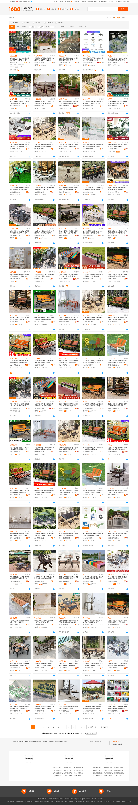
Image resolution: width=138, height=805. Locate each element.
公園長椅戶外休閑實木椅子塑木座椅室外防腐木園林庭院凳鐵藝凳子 (44, 232)
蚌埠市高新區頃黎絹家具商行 (40, 581)
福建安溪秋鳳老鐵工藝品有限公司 (113, 538)
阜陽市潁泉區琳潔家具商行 (64, 581)
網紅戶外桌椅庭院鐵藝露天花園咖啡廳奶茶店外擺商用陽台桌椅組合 (93, 145)
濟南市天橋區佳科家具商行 (40, 105)
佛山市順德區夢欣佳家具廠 (113, 711)
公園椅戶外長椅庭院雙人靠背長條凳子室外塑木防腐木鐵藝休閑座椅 (19, 318)
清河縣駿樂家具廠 (15, 192)
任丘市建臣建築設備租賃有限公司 (62, 770)
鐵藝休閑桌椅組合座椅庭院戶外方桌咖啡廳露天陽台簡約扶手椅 (117, 145)
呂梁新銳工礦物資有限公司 (121, 767)
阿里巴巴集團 (10, 801)
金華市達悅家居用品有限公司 (15, 278)
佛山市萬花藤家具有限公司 (88, 235)
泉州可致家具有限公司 (40, 538)
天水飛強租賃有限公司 (70, 776)
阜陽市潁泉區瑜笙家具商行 (88, 668)
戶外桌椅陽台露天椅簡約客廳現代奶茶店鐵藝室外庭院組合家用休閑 (93, 664)
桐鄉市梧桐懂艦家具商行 (64, 235)
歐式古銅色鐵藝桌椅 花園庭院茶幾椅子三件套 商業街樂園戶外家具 (117, 102)
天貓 (48, 801)
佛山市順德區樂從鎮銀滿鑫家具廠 (40, 192)
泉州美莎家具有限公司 (88, 192)
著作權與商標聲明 (59, 799)
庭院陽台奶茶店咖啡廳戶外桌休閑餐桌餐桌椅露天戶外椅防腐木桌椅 (19, 664)
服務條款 (73, 799)
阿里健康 (118, 801)
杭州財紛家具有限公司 (15, 624)
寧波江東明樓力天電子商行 (111, 773)
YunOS (88, 801)
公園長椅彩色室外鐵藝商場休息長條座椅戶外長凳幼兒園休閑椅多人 (93, 578)
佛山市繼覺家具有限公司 (64, 365)
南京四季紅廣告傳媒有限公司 (71, 770)
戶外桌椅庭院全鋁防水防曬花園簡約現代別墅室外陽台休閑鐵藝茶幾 (68, 145)
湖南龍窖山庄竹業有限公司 (71, 767)
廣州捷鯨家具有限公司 (88, 278)
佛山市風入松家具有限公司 (64, 192)
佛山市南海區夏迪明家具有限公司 (64, 711)
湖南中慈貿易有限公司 (99, 767)
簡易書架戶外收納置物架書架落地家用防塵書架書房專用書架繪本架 (19, 275)
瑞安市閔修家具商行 (113, 495)
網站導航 (100, 799)
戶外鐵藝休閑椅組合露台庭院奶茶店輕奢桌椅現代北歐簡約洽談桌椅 (19, 534)
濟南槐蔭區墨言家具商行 (113, 581)
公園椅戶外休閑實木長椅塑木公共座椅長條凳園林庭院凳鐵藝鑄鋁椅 (19, 361)
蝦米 (76, 801)
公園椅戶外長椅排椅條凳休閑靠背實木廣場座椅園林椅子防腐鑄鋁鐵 (19, 188)
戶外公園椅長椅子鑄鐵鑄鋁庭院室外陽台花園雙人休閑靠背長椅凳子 (44, 707)
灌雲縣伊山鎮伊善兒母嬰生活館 (122, 776)
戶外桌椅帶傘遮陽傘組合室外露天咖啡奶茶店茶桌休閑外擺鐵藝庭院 (68, 534)
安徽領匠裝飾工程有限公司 (100, 773)
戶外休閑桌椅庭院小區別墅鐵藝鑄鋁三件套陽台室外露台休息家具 (44, 275)
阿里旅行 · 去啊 (63, 801)
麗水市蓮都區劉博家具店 (81, 773)
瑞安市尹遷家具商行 (15, 322)
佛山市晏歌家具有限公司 (88, 538)
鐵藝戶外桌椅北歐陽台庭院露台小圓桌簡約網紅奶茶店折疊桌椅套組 (19, 707)
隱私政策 (79, 799)
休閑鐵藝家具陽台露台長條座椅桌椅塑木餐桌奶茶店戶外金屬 (117, 534)
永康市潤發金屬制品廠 (40, 278)
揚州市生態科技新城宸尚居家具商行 (15, 538)
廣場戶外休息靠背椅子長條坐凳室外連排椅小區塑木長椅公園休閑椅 (68, 232)
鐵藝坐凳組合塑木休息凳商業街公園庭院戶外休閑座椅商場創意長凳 (44, 59)
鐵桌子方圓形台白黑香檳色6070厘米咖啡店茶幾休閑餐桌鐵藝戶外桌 (68, 188)
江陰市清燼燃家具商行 (64, 668)
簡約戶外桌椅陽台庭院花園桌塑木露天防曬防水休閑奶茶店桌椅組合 (19, 232)
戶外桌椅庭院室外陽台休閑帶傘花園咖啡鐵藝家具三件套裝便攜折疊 (19, 578)
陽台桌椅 (17, 65)
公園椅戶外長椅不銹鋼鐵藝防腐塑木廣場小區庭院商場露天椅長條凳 (117, 707)
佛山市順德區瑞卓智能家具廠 (88, 711)
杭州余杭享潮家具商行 (88, 365)
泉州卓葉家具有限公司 (113, 192)
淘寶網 (44, 801)
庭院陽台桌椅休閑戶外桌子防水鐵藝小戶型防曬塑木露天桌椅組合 (68, 578)
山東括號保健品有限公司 (110, 770)
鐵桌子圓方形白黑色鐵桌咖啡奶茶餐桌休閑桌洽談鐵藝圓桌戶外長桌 (93, 59)
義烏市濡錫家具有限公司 (113, 322)
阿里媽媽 (71, 801)
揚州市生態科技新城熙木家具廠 (40, 149)
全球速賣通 (38, 801)
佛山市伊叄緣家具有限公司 (64, 149)
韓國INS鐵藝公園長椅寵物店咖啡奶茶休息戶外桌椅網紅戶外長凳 (44, 621)
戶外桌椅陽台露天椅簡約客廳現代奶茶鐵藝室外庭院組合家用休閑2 (44, 664)
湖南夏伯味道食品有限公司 (100, 776)
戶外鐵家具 (98, 742)
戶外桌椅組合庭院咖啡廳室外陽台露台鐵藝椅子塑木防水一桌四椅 (19, 102)
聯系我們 (94, 799)
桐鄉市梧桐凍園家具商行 (40, 365)
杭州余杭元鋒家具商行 (40, 322)
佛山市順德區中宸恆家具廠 (40, 711)
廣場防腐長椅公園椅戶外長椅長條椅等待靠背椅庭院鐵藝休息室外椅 (117, 318)
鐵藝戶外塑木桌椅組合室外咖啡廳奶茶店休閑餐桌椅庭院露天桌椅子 (117, 188)
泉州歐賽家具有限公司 (113, 149)
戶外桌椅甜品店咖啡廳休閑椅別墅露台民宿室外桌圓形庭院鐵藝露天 (68, 102)
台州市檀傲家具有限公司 (15, 581)
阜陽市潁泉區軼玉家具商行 (88, 322)
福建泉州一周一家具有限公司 (15, 62)
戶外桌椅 (12, 65)
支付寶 (105, 801)
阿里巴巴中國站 (29, 801)
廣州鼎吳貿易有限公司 (59, 767)
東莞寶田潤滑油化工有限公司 (112, 767)
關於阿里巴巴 (86, 799)
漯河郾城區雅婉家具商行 (113, 365)
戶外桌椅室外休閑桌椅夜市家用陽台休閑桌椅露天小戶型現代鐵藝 (117, 578)
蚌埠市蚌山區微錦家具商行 (40, 235)
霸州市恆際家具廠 (112, 62)
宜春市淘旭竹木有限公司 (59, 776)
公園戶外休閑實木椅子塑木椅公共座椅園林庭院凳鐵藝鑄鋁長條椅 (44, 361)
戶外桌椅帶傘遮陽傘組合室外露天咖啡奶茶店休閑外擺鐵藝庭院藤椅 (93, 318)
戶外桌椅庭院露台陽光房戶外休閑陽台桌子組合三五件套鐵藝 (44, 188)
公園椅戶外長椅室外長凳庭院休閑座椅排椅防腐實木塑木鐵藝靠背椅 (93, 275)
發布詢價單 (116, 742)
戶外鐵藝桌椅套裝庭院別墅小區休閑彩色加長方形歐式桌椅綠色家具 (68, 621)
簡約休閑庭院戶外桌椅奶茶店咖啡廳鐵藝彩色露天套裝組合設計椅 (93, 534)
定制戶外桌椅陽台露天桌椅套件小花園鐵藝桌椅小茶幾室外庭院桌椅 (44, 145)
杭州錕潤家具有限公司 (88, 624)
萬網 (98, 801)
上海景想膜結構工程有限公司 (61, 773)
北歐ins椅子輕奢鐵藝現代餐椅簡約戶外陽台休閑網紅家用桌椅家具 (93, 621)
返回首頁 (83, 733)
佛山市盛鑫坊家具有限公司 (15, 365)
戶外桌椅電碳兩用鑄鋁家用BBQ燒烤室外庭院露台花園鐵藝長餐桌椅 (93, 232)
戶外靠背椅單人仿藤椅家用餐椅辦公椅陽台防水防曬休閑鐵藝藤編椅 (44, 578)
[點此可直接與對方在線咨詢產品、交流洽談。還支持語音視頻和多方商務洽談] (54, 70)
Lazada (128, 801)
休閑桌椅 (22, 65)
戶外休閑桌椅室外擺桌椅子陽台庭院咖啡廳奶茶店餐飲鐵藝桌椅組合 (68, 318)
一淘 (57, 801)
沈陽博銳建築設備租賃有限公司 (72, 773)
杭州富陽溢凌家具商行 (15, 668)
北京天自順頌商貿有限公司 (81, 776)
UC (101, 801)
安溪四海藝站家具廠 (64, 62)
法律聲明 (67, 799)
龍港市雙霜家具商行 (64, 538)
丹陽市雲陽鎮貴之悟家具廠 (113, 278)
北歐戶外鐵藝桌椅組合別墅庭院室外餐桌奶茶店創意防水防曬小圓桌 (44, 102)
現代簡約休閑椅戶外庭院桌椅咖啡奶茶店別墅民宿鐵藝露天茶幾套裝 (117, 59)
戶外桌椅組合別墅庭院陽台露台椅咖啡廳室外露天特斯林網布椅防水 (93, 707)
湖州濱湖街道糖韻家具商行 (88, 581)
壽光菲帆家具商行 (112, 235)
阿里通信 (93, 801)
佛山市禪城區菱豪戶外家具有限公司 (15, 105)
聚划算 (52, 801)
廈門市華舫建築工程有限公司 (112, 776)
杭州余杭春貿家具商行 (113, 668)
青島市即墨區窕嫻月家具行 (40, 624)
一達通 (123, 801)
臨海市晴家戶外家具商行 (15, 149)
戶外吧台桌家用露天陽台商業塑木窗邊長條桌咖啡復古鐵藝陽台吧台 (93, 188)
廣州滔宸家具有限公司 (15, 235)
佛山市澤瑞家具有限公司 (64, 278)
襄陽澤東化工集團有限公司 (121, 773)
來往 (109, 801)
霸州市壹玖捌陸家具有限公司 (64, 322)
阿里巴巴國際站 (20, 801)
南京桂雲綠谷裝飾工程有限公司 (82, 770)
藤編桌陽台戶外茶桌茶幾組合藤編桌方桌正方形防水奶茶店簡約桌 (117, 491)
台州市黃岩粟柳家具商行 (40, 668)
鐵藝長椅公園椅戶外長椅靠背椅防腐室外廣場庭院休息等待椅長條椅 (117, 232)
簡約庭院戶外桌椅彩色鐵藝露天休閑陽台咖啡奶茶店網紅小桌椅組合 (19, 59)
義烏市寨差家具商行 (113, 624)
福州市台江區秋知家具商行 (64, 105)
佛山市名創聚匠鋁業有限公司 (64, 624)
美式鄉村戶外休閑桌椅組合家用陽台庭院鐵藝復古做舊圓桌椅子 (68, 59)
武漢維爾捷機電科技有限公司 (122, 770)
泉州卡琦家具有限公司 (40, 62)
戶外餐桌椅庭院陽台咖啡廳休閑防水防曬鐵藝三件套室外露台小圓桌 (93, 102)
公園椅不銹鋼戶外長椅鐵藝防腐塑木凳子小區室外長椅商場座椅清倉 (68, 275)
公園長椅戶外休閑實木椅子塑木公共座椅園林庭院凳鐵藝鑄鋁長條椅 (44, 318)
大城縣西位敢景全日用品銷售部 (101, 770)
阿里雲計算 (81, 801)
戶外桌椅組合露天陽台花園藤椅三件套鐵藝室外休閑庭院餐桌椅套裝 (19, 145)
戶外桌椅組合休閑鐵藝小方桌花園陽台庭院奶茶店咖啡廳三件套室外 (93, 361)
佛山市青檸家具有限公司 (88, 149)
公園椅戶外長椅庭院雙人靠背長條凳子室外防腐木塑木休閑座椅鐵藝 (117, 275)
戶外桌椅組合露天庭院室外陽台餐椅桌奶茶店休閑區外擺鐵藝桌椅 (68, 664)
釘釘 (113, 801)
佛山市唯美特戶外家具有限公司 (88, 62)
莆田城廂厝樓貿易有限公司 (81, 767)
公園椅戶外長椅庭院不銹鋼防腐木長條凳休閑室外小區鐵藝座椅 (19, 621)
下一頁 (83, 727)
